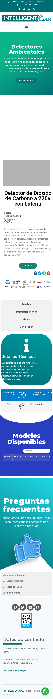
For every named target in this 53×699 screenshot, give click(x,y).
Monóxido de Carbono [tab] (14, 575)
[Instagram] (34, 9)
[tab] (26, 304)
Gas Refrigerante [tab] (11, 593)
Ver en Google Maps (14, 670)
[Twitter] (24, 9)
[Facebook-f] (19, 9)
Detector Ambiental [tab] (13, 581)
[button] (26, 27)
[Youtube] (29, 9)
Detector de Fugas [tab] (12, 587)
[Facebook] (15, 607)
